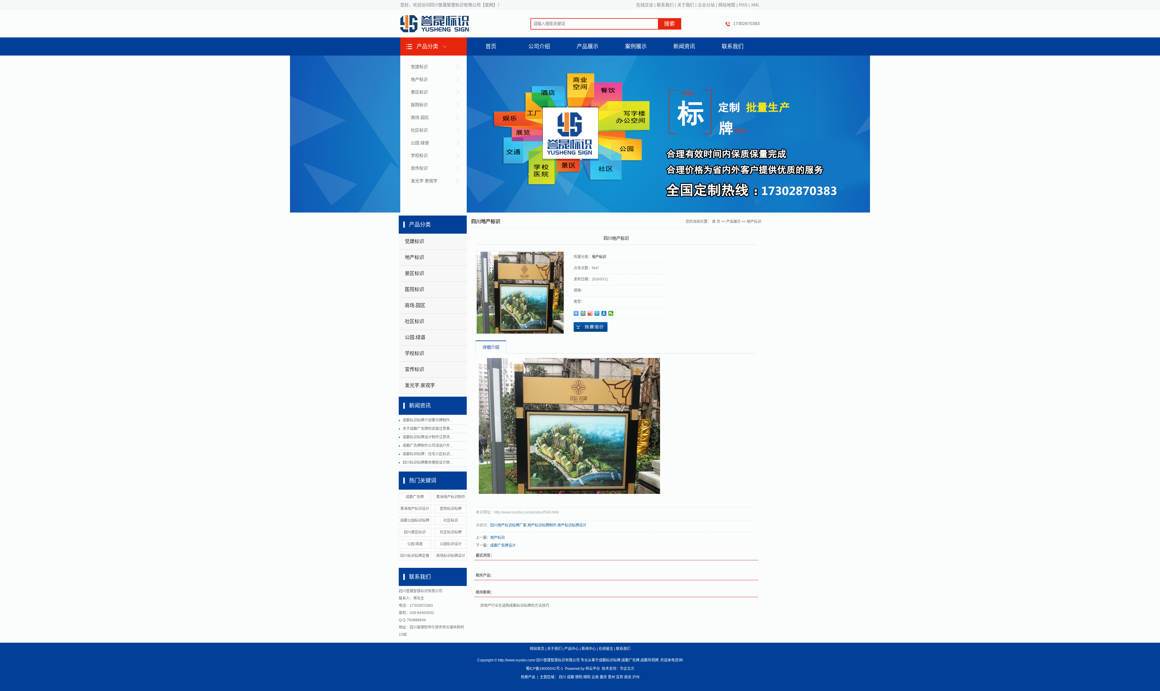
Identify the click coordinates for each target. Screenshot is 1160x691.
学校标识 (419, 155)
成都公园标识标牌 (414, 520)
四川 (562, 677)
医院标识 (419, 104)
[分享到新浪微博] (590, 313)
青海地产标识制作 (450, 497)
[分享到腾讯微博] (597, 313)
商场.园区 (420, 117)
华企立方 (627, 669)
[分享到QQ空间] (583, 313)
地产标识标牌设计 (571, 525)
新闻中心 (589, 649)
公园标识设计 (451, 544)
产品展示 (587, 46)
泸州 (636, 677)
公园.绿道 (420, 142)
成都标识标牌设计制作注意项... (428, 437)
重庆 (603, 677)
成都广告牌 (415, 497)
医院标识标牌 (451, 509)
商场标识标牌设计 (450, 556)
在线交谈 (644, 4)
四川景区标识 (415, 532)
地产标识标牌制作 (541, 525)
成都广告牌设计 (503, 545)
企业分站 (706, 4)
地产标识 (419, 79)
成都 (570, 677)
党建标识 (419, 66)
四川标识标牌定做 (414, 556)
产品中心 (571, 649)
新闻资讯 (684, 46)
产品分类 (427, 46)
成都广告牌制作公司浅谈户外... (428, 445)
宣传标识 (419, 168)
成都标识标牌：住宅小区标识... (428, 454)
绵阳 (587, 677)
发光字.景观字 (424, 180)
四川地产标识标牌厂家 (508, 525)
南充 (627, 677)
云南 (595, 677)
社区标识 (419, 130)
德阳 (578, 677)
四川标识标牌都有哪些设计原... (428, 462)
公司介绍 (539, 46)
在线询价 (590, 327)
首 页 (716, 221)
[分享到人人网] (604, 313)
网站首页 (537, 649)
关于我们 (685, 4)
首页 (490, 46)
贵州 (611, 677)
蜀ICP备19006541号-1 (544, 669)
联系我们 (665, 4)
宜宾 (619, 677)
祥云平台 (592, 669)
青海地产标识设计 (414, 509)
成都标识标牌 (609, 660)
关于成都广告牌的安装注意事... (428, 429)
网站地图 (726, 4)
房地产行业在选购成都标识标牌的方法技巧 (514, 605)
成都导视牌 (649, 660)
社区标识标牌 (451, 532)
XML (755, 4)
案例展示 (636, 46)
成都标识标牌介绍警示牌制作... (428, 420)
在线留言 (606, 649)
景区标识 (419, 92)
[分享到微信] (611, 313)
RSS (743, 4)
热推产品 (528, 677)
